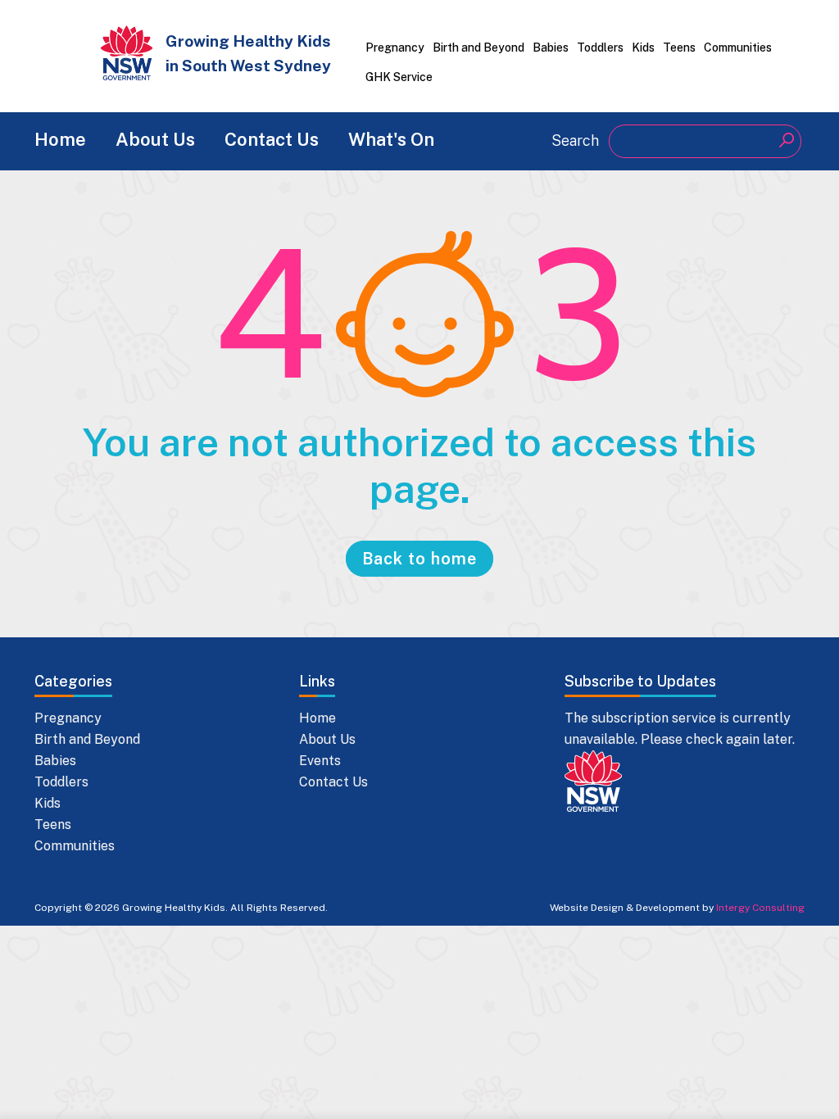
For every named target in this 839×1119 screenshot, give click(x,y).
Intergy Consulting (760, 907)
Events (320, 760)
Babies (551, 47)
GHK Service (399, 77)
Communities (738, 47)
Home (60, 139)
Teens (679, 47)
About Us (155, 139)
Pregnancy (394, 47)
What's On (391, 139)
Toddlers (600, 47)
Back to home (419, 559)
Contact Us (271, 139)
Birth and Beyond (478, 47)
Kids (643, 47)
